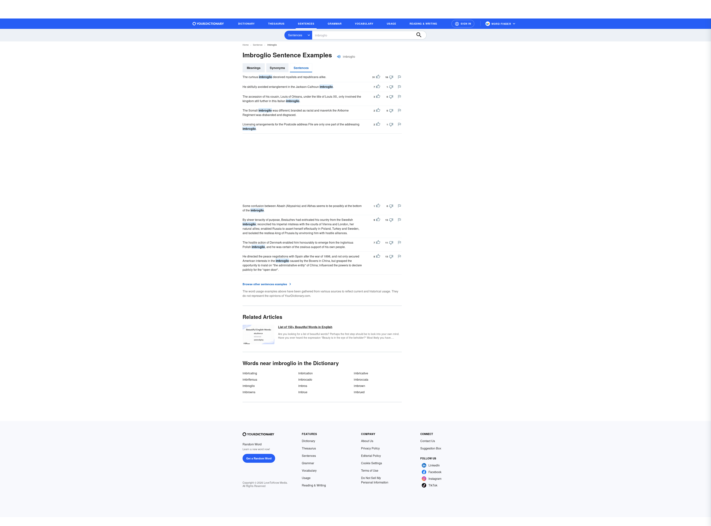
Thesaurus (309, 448)
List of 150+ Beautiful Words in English (305, 327)
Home (246, 44)
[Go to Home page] (208, 23)
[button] (462, 24)
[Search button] (420, 35)
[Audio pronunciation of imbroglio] (339, 56)
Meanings (254, 68)
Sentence (258, 44)
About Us (367, 441)
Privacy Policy (370, 448)
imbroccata (361, 379)
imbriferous (250, 379)
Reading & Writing (314, 485)
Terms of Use (369, 470)
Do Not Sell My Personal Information (374, 480)
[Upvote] (378, 77)
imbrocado (305, 379)
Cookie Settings (371, 463)
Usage (306, 478)
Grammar (308, 463)
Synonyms (277, 68)
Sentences (295, 35)
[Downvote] (391, 77)
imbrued (359, 392)
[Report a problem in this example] (399, 77)
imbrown (359, 386)
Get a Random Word (259, 458)
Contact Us (427, 441)
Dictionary (308, 441)
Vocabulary (309, 470)
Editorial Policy (371, 455)
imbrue (302, 392)
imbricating (250, 373)
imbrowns (249, 392)
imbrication (305, 373)
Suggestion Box (430, 448)
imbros (302, 386)
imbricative (361, 373)
